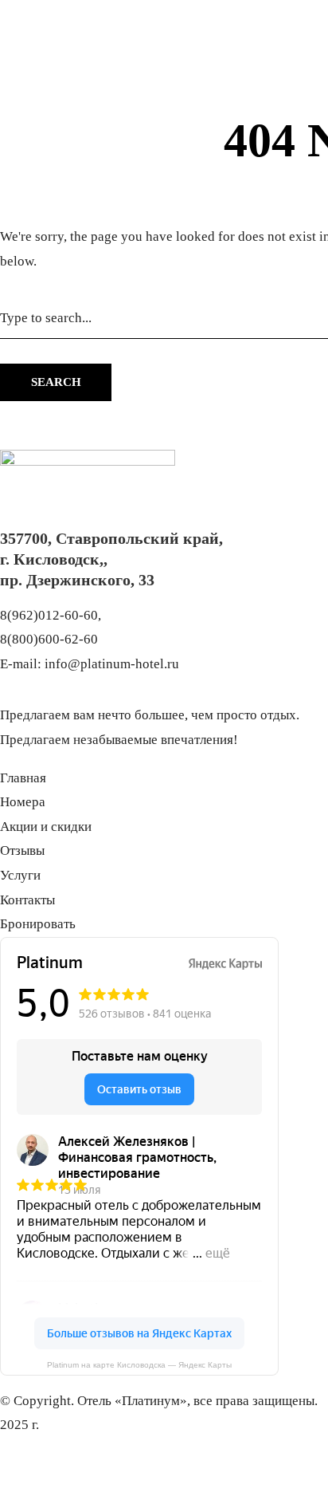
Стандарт (76, 171)
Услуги (274, 171)
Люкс (65, 122)
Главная (23, 171)
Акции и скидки (157, 171)
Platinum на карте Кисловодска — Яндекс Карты (139, 1364)
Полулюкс (78, 146)
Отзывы (228, 171)
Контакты (27, 195)
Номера (72, 97)
